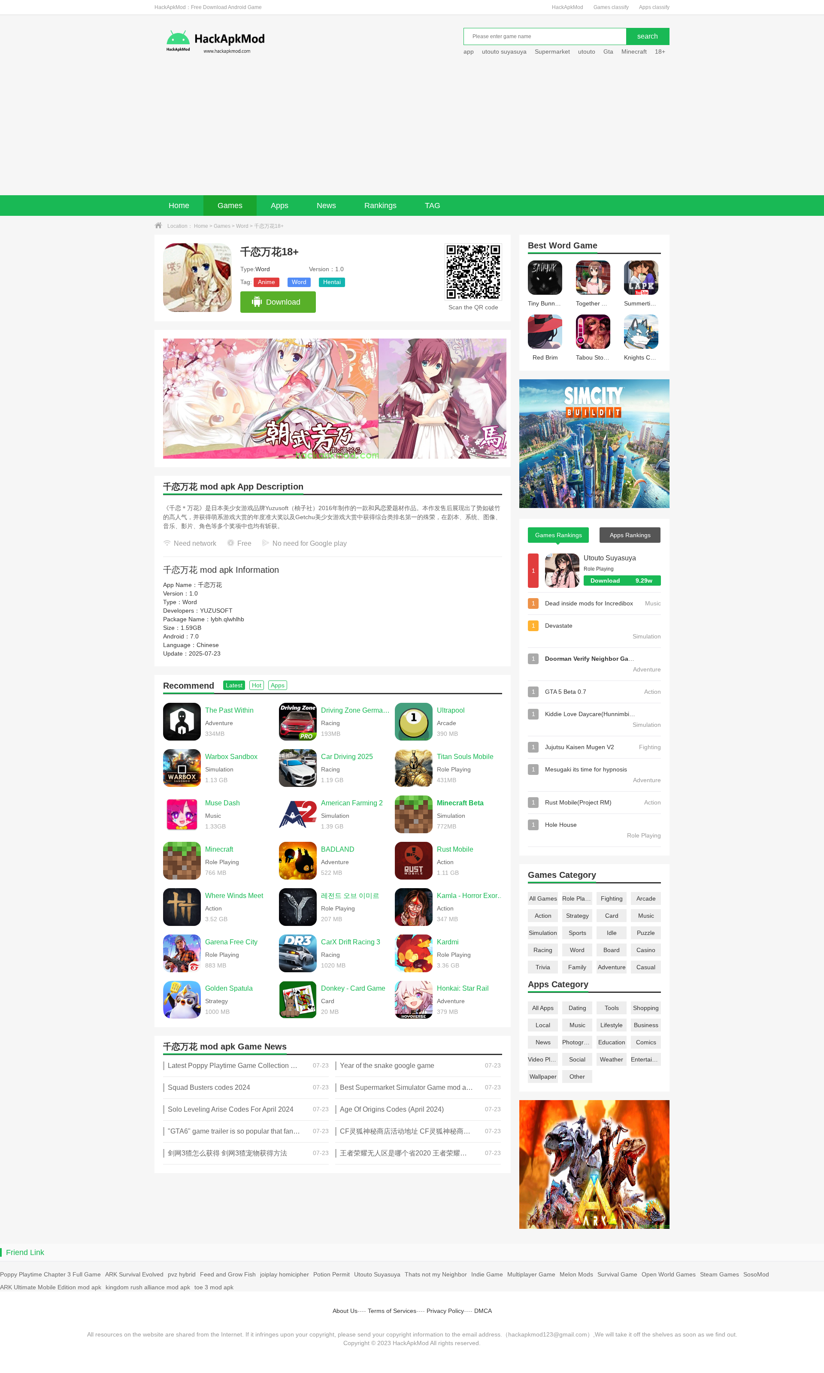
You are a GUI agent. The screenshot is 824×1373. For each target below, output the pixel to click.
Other (577, 1076)
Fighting (612, 898)
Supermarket (552, 51)
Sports (577, 932)
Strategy (577, 915)
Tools (612, 1007)
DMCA (483, 1310)
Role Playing (577, 898)
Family (577, 967)
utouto (586, 51)
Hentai (332, 281)
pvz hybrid (182, 1274)
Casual (645, 967)
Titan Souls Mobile (465, 756)
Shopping (646, 1007)
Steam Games (719, 1274)
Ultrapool (451, 710)
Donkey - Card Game (353, 988)
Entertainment (646, 1059)
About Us (345, 1310)
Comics (646, 1042)
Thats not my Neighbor (436, 1274)
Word (242, 226)
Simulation (543, 932)
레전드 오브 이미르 (350, 895)
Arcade (646, 898)
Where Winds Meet (234, 895)
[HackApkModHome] (277, 42)
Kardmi (448, 942)
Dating (577, 1007)
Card (611, 915)
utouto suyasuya (504, 51)
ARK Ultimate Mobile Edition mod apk (50, 1287)
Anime (266, 281)
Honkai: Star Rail (463, 988)
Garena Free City (231, 942)
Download (283, 302)
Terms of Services (392, 1310)
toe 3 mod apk (213, 1287)
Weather (611, 1059)
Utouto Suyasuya (610, 558)
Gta (608, 51)
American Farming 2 (352, 803)
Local (543, 1025)
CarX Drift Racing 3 (350, 942)
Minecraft (634, 51)
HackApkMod (567, 7)
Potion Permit (331, 1274)
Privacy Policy (445, 1310)
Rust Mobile (455, 849)
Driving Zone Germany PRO (356, 710)
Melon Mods (576, 1274)
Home (179, 205)
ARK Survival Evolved (134, 1274)
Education (611, 1042)
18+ (660, 51)
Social (577, 1059)
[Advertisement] (412, 131)
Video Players (543, 1059)
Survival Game (617, 1274)
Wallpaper (543, 1076)
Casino (645, 950)
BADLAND (337, 849)
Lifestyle (611, 1025)
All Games (543, 898)
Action (543, 915)
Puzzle (646, 932)
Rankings (380, 205)
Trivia (543, 967)
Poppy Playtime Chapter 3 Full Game (50, 1274)
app (469, 51)
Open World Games (669, 1274)
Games (230, 205)
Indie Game (487, 1274)
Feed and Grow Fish (228, 1274)
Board (611, 950)
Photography (577, 1042)
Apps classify (654, 7)
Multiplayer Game (531, 1274)
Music (646, 915)
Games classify (611, 7)
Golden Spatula (229, 988)
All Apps (543, 1007)
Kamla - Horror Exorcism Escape (471, 895)
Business (646, 1025)
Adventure (612, 967)
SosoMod (756, 1274)
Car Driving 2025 (347, 756)
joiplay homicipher (284, 1274)
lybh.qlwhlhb (227, 619)
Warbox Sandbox (231, 756)
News (326, 205)
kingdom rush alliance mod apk (148, 1287)
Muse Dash (222, 803)
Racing (542, 950)
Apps (279, 205)
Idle (612, 932)
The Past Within (229, 710)
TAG (432, 205)
